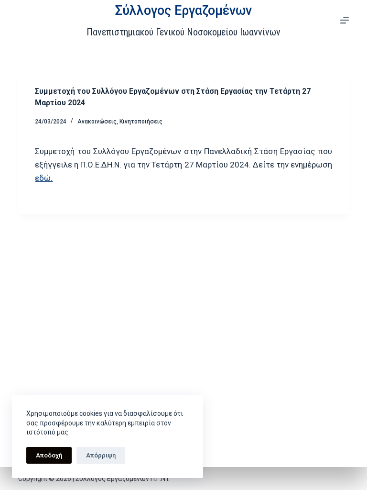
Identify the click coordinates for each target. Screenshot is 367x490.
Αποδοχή (49, 455)
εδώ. (44, 178)
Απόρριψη (101, 455)
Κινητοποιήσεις (140, 121)
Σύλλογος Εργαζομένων (183, 10)
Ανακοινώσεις (97, 121)
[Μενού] (344, 20)
